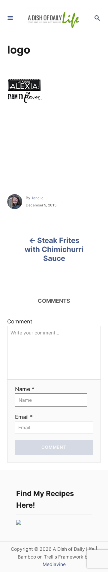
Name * (24, 389)
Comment (19, 321)
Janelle (37, 198)
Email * (24, 417)
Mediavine (54, 564)
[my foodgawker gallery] (18, 523)
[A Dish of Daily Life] (53, 18)
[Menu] (10, 18)
